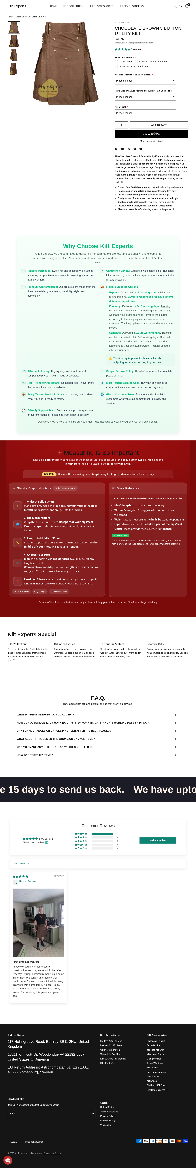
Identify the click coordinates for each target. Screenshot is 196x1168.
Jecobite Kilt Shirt (155, 1049)
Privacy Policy (107, 1116)
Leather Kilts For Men (111, 1045)
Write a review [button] (158, 840)
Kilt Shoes (152, 1081)
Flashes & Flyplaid (156, 1041)
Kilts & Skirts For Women (113, 1058)
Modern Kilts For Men (111, 1041)
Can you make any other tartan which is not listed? (55, 747)
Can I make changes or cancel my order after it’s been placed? (64, 731)
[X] (123, 149)
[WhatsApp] (135, 149)
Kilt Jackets (152, 1067)
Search (103, 1102)
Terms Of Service (109, 1111)
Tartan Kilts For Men (110, 1054)
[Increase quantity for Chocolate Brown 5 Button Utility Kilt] (125, 125)
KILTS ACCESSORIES (101, 6)
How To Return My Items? (35, 755)
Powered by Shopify (52, 1153)
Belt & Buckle (153, 1045)
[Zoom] (99, 28)
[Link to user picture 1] (38, 923)
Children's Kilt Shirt (156, 1085)
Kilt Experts (17, 6)
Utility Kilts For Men (110, 1049)
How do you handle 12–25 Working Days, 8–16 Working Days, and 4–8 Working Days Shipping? (83, 722)
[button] (123, 49)
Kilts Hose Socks (155, 1054)
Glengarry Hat (154, 1058)
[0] (186, 6)
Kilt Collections (110, 1035)
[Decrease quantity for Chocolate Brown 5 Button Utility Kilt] (117, 125)
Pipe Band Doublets (156, 1072)
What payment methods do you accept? (45, 714)
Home (53, 6)
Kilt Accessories (157, 1035)
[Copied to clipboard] (141, 149)
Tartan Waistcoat (155, 1063)
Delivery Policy (107, 1120)
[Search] (181, 6)
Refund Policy (107, 1107)
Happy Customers (132, 6)
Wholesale (105, 1125)
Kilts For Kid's (107, 1063)
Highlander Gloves (156, 1090)
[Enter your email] (93, 1113)
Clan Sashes (153, 1076)
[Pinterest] (129, 149)
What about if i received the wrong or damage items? (56, 739)
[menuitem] (54, 6)
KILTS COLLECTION (72, 6)
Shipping (130, 43)
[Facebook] (117, 149)
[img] (20, 876)
